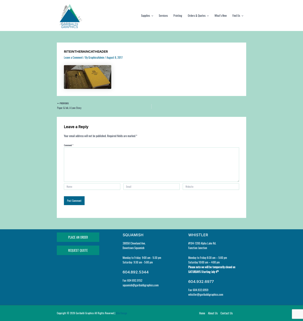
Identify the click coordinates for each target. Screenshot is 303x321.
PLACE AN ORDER (78, 237)
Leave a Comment (73, 57)
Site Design (121, 313)
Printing (177, 15)
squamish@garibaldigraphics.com (141, 285)
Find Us (236, 15)
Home (202, 313)
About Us (213, 313)
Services (163, 15)
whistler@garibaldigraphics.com (205, 294)
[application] (151, 15)
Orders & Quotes (196, 15)
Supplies (145, 15)
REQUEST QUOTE (78, 250)
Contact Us (226, 313)
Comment (68, 145)
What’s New (220, 15)
